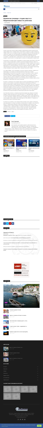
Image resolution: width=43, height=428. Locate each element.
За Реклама (19, 3)
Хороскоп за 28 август (8, 232)
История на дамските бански (15, 309)
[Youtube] (34, 3)
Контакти (23, 3)
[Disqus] (21, 171)
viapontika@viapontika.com (15, 122)
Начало (4, 12)
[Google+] (22, 419)
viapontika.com (6, 150)
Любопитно (5, 326)
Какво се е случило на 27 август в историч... (18, 315)
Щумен (13, 111)
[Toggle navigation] (4, 9)
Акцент (6, 302)
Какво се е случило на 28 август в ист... (16, 347)
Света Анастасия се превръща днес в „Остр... (19, 320)
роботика (8, 111)
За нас (16, 3)
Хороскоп (12, 3)
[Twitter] (32, 3)
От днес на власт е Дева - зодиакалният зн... (18, 326)
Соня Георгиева (7, 22)
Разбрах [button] (39, 425)
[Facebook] (18, 419)
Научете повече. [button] (5, 426)
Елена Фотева (5, 233)
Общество (9, 12)
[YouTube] (25, 419)
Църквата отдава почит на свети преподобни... (19, 331)
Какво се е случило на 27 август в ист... (16, 358)
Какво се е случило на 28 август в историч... (15, 304)
